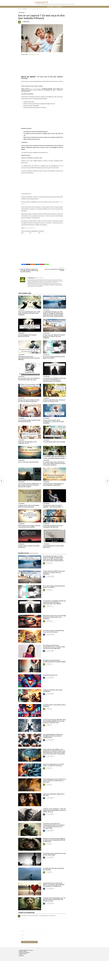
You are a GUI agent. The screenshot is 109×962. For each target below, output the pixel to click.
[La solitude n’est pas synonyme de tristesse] (29, 874)
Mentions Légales (23, 951)
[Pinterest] (42, 264)
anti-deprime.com (29, 228)
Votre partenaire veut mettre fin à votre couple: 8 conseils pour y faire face (54, 780)
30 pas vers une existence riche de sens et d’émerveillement (28, 400)
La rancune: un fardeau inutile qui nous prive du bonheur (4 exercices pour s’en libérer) (54, 379)
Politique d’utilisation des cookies (26, 950)
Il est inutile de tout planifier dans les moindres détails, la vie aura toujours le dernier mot (54, 721)
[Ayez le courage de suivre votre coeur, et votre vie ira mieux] (29, 769)
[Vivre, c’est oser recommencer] (29, 452)
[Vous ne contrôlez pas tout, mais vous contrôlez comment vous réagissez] (29, 302)
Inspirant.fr (41, 2)
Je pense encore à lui (50, 675)
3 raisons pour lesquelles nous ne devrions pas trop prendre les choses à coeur (54, 899)
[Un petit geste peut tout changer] (54, 432)
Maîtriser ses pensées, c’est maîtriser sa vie (27, 442)
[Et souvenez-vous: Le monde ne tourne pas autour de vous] (29, 368)
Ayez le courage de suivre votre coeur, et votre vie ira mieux (53, 764)
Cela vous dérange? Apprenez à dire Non (53, 794)
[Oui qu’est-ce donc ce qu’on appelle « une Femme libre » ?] (54, 495)
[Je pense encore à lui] (29, 680)
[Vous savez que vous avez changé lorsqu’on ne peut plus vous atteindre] (29, 621)
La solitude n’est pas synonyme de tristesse (53, 868)
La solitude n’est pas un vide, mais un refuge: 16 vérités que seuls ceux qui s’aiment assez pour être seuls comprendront (53, 314)
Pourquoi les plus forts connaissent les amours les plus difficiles (29, 358)
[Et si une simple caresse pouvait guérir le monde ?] (54, 346)
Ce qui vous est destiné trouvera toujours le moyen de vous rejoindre (54, 336)
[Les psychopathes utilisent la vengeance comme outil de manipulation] (29, 740)
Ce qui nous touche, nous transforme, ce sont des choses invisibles (53, 421)
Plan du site (21, 955)
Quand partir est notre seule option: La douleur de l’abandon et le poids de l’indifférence (53, 884)
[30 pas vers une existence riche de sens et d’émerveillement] (29, 390)
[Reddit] (33, 264)
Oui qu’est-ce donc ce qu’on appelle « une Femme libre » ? (53, 506)
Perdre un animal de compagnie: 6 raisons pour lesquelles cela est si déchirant (54, 840)
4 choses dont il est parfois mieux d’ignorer (54, 705)
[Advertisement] (42, 64)
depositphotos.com (33, 54)
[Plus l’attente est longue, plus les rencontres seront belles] (29, 515)
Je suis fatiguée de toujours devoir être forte (27, 335)
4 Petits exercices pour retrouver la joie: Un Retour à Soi (54, 400)
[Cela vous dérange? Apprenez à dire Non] (29, 799)
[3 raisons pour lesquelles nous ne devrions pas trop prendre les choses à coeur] (29, 903)
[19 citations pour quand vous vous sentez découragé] (29, 859)
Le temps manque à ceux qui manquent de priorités (53, 526)
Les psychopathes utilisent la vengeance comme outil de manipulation (53, 736)
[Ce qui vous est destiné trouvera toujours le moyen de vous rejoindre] (54, 325)
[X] (28, 264)
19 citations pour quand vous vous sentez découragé (54, 854)
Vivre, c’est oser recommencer (28, 462)
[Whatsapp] (47, 264)
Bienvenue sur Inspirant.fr (24, 952)
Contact (21, 954)
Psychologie (58, 6)
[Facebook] (23, 264)
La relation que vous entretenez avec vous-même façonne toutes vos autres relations (54, 463)
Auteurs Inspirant (22, 953)
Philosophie (50, 6)
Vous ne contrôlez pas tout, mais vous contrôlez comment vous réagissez (29, 313)
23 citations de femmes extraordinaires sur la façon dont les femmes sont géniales (54, 647)
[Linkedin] (37, 264)
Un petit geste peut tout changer (54, 442)
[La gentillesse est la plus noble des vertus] (54, 536)
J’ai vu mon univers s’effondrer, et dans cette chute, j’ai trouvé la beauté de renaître (29, 485)
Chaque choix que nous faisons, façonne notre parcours (28, 506)
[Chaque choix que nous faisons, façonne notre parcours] (29, 495)
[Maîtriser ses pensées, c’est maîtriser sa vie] (29, 432)
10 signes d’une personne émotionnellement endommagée (54, 660)
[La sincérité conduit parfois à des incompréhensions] (29, 410)
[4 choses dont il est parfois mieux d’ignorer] (29, 710)
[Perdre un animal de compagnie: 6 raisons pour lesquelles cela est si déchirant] (29, 844)
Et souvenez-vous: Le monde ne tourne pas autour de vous (29, 378)
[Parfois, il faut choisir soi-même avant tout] (29, 536)
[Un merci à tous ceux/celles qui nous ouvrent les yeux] (29, 636)
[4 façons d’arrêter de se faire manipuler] (29, 695)
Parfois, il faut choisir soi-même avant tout (28, 546)
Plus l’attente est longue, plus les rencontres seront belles (29, 526)
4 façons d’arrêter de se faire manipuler (52, 690)
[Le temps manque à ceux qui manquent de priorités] (54, 515)
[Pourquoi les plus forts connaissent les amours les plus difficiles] (29, 346)
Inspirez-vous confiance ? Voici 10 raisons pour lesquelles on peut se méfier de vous (54, 810)
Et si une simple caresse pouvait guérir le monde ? (54, 357)
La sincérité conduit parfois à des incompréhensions (29, 420)
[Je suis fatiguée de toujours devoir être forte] (29, 325)
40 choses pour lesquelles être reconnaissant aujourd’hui (53, 484)
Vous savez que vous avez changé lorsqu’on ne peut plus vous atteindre (54, 617)
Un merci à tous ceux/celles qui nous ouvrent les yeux (53, 631)
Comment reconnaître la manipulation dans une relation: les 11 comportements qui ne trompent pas (54, 826)
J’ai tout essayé (35, 88)
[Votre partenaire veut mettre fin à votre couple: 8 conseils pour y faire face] (29, 784)
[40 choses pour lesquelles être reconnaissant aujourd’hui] (54, 474)
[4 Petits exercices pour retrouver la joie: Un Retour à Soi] (54, 390)
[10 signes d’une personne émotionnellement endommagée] (29, 665)
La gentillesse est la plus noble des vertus (53, 546)
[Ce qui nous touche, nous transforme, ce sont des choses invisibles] (54, 410)
